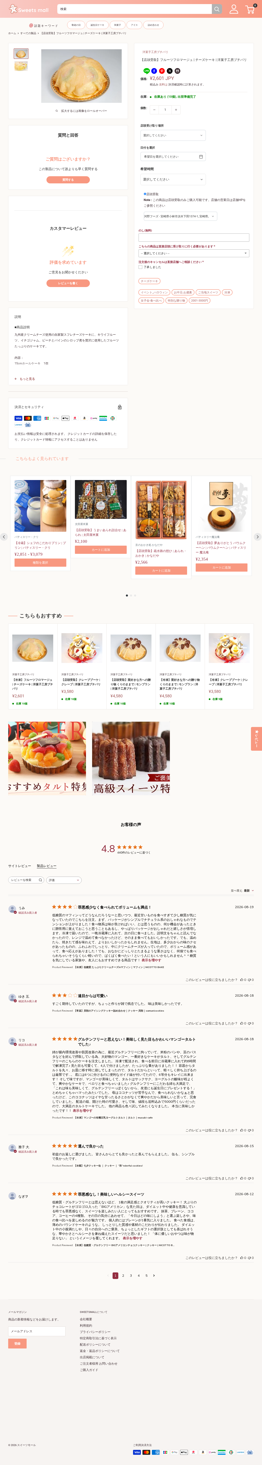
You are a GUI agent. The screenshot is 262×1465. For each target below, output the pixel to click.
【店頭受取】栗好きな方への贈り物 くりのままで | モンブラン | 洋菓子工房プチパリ (131, 684)
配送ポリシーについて (95, 1344)
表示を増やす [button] (151, 960)
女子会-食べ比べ (151, 300)
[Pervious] (4, 537)
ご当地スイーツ (208, 292)
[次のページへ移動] (154, 1275)
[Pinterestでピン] (162, 71)
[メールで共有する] (177, 71)
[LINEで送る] (146, 71)
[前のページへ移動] (108, 1275)
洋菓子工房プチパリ (155, 52)
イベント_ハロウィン (154, 292)
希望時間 (147, 169)
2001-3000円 (199, 300)
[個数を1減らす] (154, 109)
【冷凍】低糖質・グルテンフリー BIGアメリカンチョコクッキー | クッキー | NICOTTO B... (124, 1245)
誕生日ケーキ (97, 25)
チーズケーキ (149, 281)
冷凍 (227, 292)
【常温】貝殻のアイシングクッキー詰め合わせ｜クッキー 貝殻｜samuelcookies (119, 1010)
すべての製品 (28, 33)
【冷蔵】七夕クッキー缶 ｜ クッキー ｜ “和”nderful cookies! (108, 1165)
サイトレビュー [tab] (19, 866)
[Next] (258, 537)
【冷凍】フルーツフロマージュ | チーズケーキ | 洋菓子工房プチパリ (32, 684)
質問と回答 (68, 135)
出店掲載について (92, 1357)
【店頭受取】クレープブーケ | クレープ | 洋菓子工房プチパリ (81, 682)
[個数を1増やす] (176, 109)
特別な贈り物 (176, 300)
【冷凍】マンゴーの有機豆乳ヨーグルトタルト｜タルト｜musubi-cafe (113, 1117)
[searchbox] (22, 880)
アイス (134, 25)
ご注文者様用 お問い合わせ (98, 1363)
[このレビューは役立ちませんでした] (249, 980)
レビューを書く (68, 283)
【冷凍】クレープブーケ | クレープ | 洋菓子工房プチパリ (228, 682)
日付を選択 (147, 147)
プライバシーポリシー (95, 1332)
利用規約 (86, 1325)
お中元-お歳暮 (183, 292)
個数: (143, 108)
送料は (163, 84)
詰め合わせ (153, 25)
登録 (17, 1343)
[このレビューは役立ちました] (241, 980)
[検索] (217, 9)
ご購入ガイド (89, 1370)
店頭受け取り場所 (152, 125)
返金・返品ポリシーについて (100, 1351)
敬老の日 (76, 25)
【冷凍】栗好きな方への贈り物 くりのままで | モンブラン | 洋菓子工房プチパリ (180, 684)
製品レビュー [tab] (46, 866)
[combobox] (134, 9)
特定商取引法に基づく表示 (98, 1338)
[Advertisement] (131, 1401)
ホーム (12, 33)
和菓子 (117, 25)
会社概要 (86, 1319)
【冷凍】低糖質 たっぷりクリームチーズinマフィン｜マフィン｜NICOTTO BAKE (119, 967)
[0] (249, 9)
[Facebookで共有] (154, 71)
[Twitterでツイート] (170, 71)
